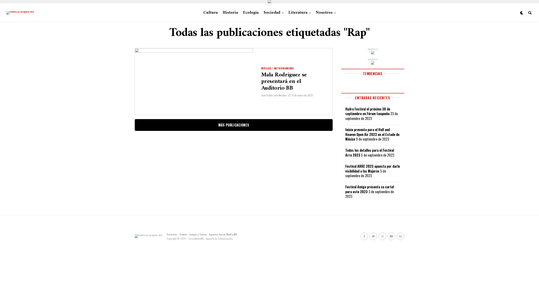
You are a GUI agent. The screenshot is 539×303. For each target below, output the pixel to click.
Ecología (251, 12)
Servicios (172, 234)
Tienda (183, 234)
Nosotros (324, 12)
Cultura (210, 12)
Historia (230, 12)
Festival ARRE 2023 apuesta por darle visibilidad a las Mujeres (372, 168)
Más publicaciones (233, 125)
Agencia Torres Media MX (223, 234)
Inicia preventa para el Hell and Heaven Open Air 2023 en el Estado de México (372, 134)
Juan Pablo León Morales (274, 95)
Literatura (297, 12)
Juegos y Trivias (198, 234)
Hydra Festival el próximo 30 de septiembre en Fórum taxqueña (367, 111)
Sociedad (272, 12)
